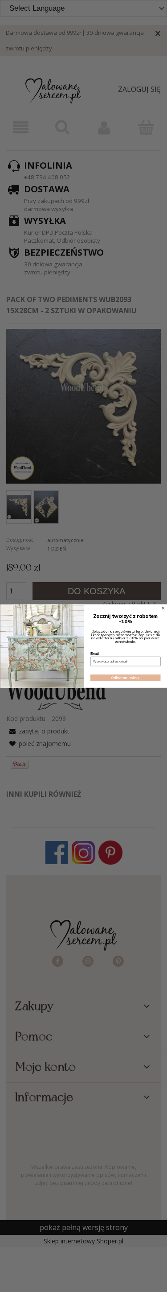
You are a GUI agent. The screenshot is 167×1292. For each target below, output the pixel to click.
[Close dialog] (163, 608)
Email (94, 653)
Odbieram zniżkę (125, 677)
